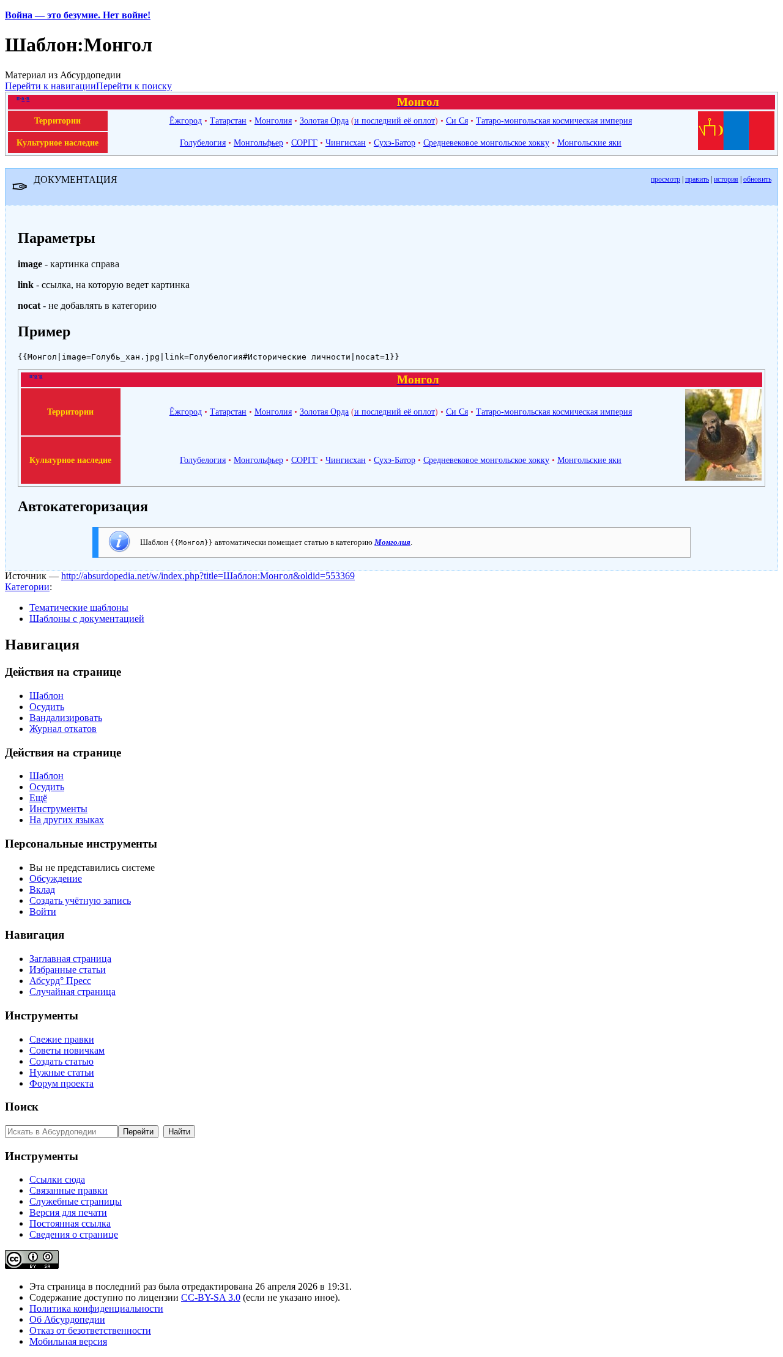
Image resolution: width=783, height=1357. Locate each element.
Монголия (273, 120)
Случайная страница (72, 991)
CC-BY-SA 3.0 (210, 1297)
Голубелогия (203, 142)
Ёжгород (185, 120)
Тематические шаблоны (78, 607)
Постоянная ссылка (70, 1223)
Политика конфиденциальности (96, 1308)
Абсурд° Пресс (60, 980)
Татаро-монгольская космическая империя (554, 120)
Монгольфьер (258, 142)
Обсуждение (55, 878)
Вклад (42, 889)
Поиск (22, 1106)
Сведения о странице (73, 1234)
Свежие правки (61, 1039)
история (726, 179)
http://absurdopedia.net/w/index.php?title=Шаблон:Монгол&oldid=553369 (208, 576)
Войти (42, 911)
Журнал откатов (63, 728)
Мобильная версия (68, 1341)
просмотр (665, 179)
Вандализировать (65, 717)
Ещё (38, 798)
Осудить (46, 706)
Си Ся (457, 120)
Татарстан (228, 120)
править (697, 179)
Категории (27, 587)
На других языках (66, 820)
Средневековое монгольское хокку (486, 142)
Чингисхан (345, 142)
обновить (757, 179)
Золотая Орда (324, 120)
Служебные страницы (75, 1201)
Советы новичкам (67, 1050)
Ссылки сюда (57, 1179)
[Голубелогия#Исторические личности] (723, 478)
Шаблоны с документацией (86, 618)
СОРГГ (304, 142)
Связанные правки (68, 1190)
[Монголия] (736, 147)
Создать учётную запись (80, 900)
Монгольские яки (589, 142)
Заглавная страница (70, 958)
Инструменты (58, 809)
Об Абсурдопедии (67, 1319)
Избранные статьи (67, 969)
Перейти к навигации (50, 86)
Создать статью (61, 1061)
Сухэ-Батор (394, 142)
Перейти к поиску (134, 86)
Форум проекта (61, 1083)
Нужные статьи (61, 1072)
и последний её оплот (394, 120)
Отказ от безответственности (90, 1330)
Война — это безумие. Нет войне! (77, 15)
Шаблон (46, 695)
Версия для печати (68, 1212)
